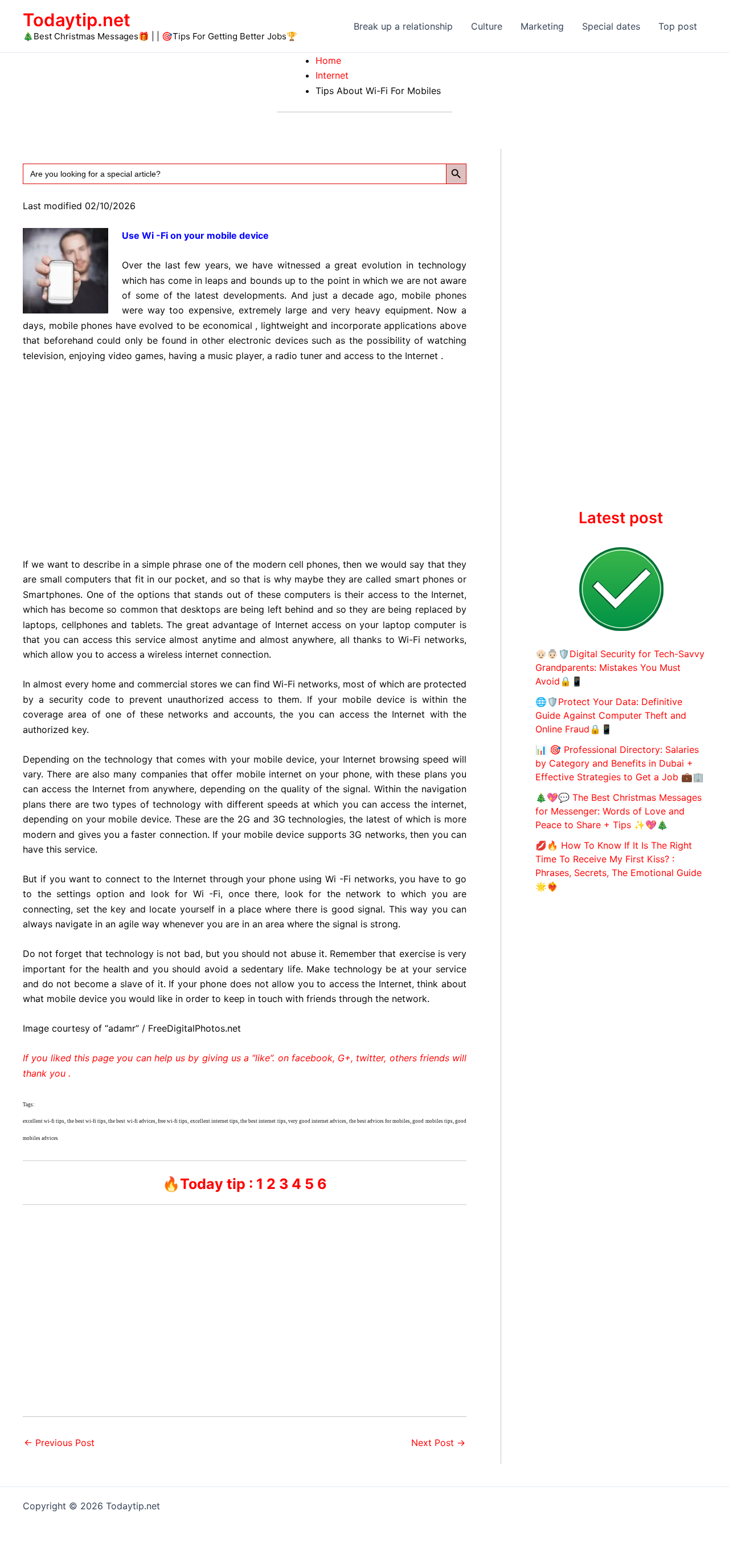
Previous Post (59, 1442)
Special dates (611, 26)
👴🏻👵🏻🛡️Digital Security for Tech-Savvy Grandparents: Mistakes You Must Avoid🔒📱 (620, 667)
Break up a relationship (403, 26)
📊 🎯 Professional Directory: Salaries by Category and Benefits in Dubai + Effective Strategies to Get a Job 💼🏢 (619, 763)
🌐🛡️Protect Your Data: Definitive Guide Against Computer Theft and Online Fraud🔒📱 (610, 715)
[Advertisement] (244, 457)
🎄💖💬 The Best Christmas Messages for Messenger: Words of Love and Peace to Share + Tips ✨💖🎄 (618, 811)
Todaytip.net (76, 19)
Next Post (438, 1442)
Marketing (542, 26)
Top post (677, 26)
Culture (486, 26)
